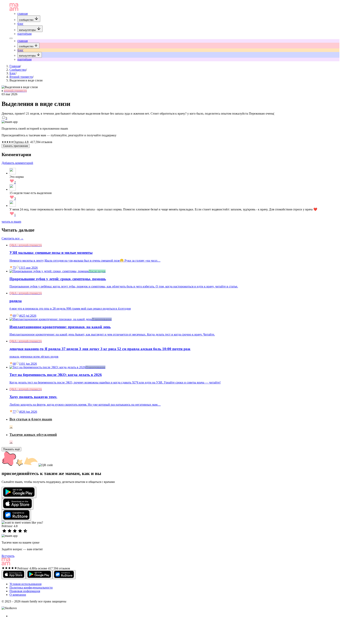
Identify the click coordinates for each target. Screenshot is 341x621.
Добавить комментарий (17, 163)
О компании (17, 594)
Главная (14, 66)
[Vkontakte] (11, 616)
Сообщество (17, 69)
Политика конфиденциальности (31, 587)
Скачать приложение (15, 145)
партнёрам (24, 33)
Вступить (8, 556)
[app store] (17, 504)
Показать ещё (11, 449)
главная (22, 13)
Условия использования (25, 584)
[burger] (11, 38)
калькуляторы (28, 29)
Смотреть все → (12, 238)
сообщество (26, 19)
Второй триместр (21, 76)
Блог (12, 73)
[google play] (19, 492)
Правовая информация (24, 591)
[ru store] (16, 515)
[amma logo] (13, 10)
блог (20, 23)
